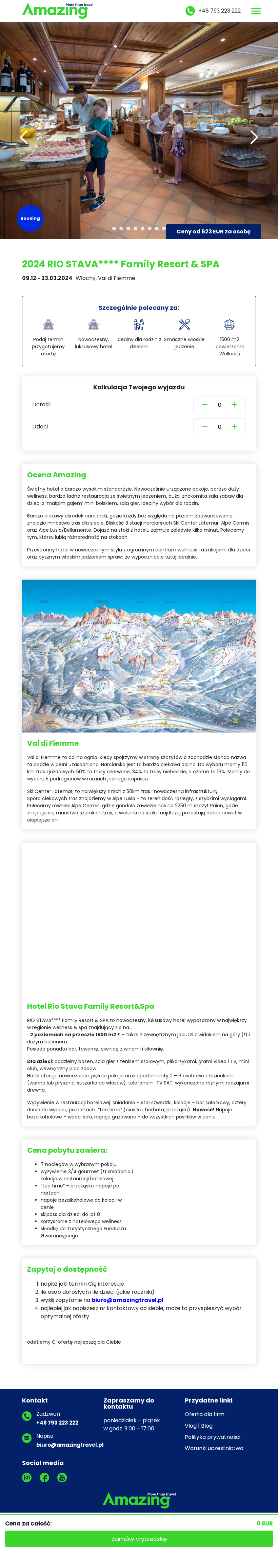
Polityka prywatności (212, 1437)
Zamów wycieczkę (139, 1539)
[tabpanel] (139, 130)
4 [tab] (135, 228)
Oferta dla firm (204, 1414)
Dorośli (41, 404)
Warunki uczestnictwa (214, 1448)
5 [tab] (142, 228)
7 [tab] (157, 228)
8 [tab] (164, 228)
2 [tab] (121, 228)
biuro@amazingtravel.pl (127, 1300)
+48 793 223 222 (219, 11)
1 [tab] (114, 228)
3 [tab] (128, 228)
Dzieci (40, 426)
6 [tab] (150, 228)
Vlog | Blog (199, 1426)
